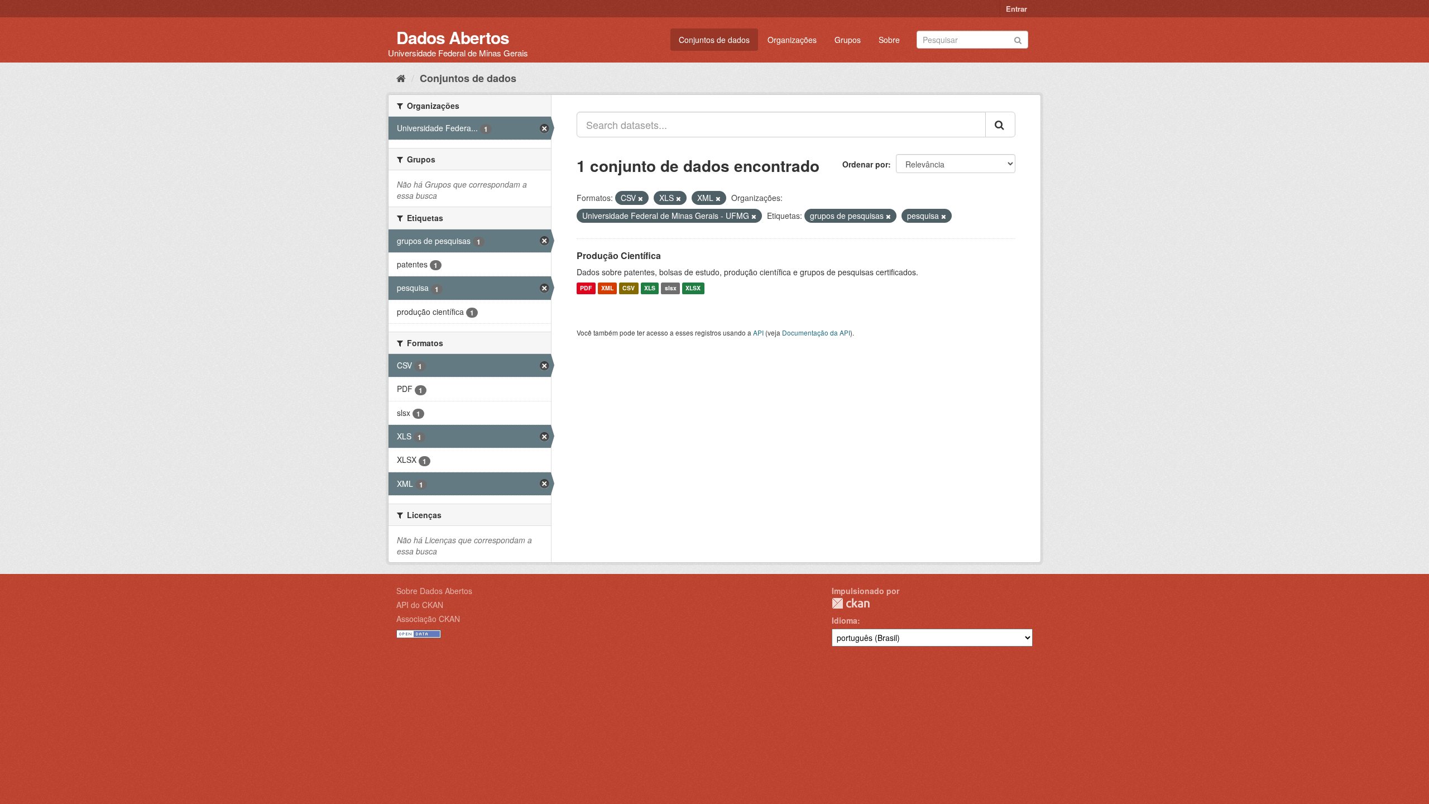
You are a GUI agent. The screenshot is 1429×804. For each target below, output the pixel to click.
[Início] (401, 77)
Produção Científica (619, 255)
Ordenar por (865, 164)
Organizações (792, 39)
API (758, 332)
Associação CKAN (428, 618)
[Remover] (640, 198)
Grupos (848, 39)
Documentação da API (816, 332)
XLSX (693, 288)
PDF (586, 288)
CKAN (851, 603)
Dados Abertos (452, 37)
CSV (628, 288)
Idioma (844, 620)
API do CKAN (419, 604)
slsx (671, 288)
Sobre (889, 39)
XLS (649, 288)
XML (607, 288)
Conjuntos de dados (714, 39)
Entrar (1016, 8)
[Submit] (1018, 39)
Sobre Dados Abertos (434, 590)
